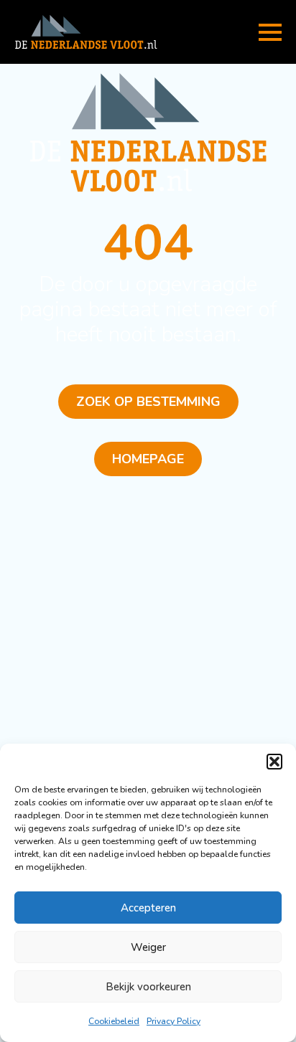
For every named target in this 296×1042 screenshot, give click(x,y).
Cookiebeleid (113, 1021)
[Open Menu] (270, 32)
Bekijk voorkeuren (148, 987)
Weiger (148, 947)
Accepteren (148, 908)
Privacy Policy (173, 1021)
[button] (274, 761)
